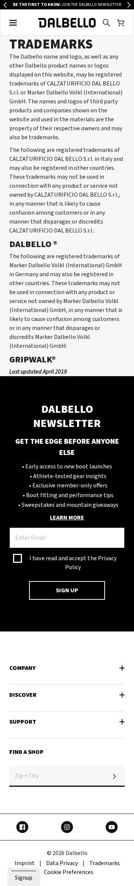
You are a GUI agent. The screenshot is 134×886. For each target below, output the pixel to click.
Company (22, 668)
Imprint (25, 863)
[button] (13, 22)
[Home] (67, 23)
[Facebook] (22, 827)
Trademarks (104, 863)
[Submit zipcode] (114, 776)
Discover (22, 695)
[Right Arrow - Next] (129, 5)
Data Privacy (62, 863)
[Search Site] (106, 23)
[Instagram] (67, 827)
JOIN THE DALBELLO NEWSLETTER (67, 4)
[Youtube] (112, 827)
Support (22, 722)
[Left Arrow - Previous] (5, 5)
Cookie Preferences (68, 872)
